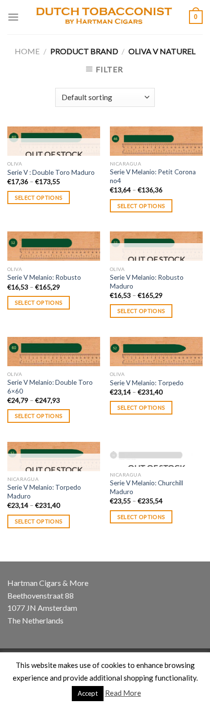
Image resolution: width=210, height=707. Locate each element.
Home (27, 51)
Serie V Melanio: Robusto (44, 277)
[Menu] (13, 17)
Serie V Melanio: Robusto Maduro (147, 281)
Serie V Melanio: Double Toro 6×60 (50, 386)
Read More (123, 692)
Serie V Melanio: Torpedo (147, 383)
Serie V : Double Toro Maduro (51, 172)
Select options (39, 197)
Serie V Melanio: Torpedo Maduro (44, 491)
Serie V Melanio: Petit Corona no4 (153, 176)
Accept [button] (88, 693)
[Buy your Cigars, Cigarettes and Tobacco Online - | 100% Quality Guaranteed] (104, 17)
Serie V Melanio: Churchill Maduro (146, 487)
